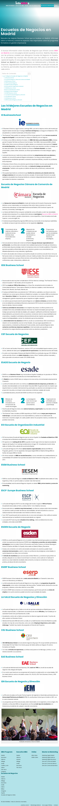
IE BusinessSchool (9, 77)
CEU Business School (11, 96)
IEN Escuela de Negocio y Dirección (14, 99)
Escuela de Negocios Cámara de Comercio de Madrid (17, 79)
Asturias (18, 759)
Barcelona (3, 757)
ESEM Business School (10, 88)
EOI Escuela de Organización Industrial (14, 86)
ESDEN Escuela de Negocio (11, 91)
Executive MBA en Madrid (50, 214)
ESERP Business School (11, 93)
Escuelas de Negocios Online (8, 795)
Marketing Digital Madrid (48, 755)
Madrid (3, 755)
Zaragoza (3, 771)
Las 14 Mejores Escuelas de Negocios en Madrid (15, 76)
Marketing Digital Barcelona (49, 759)
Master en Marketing (50, 752)
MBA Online (34, 755)
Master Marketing (34, 5)
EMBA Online (34, 757)
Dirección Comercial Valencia (49, 763)
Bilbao (2, 789)
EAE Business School (11, 98)
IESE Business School (10, 81)
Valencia (3, 759)
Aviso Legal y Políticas (47, 805)
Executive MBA (19, 5)
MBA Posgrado (10, 5)
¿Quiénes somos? (25, 805)
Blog (56, 5)
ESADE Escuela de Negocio (11, 84)
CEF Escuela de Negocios (11, 83)
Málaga (3, 761)
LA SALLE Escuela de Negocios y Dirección (15, 94)
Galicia (2, 767)
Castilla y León (4, 765)
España (3, 793)
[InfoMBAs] (22, 2)
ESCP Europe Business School (12, 89)
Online (27, 5)
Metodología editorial (36, 805)
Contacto (56, 805)
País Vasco (4, 769)
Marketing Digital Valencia (48, 757)
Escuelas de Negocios (47, 5)
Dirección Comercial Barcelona (49, 765)
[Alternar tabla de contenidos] (28, 73)
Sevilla (2, 763)
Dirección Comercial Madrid (49, 761)
